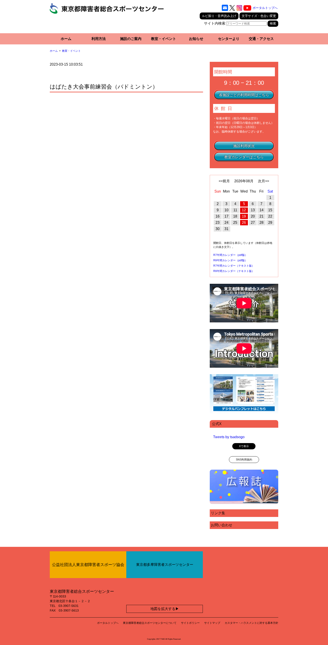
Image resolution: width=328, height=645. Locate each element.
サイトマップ (212, 622)
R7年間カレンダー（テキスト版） (233, 265)
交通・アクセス (261, 39)
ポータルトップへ (265, 8)
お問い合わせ (221, 525)
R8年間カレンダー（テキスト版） (233, 271)
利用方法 (98, 39)
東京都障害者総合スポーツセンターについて (149, 622)
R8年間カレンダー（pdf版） (230, 260)
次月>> (263, 181)
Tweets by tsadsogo (229, 437)
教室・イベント (163, 39)
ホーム (66, 39)
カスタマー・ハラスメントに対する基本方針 (251, 622)
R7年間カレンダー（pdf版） (230, 255)
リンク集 (218, 513)
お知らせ (196, 39)
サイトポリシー (190, 622)
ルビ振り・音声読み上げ (219, 16)
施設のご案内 (130, 39)
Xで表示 (244, 446)
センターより (228, 39)
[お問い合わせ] (225, 8)
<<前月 (224, 181)
